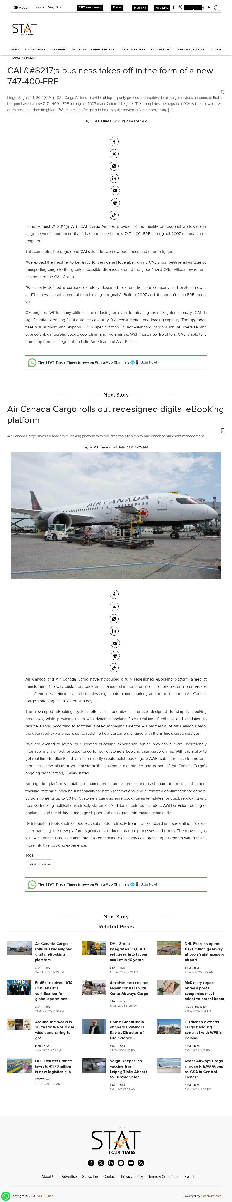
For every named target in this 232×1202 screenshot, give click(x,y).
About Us (48, 1176)
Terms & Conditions (163, 1176)
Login (193, 7)
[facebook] (173, 7)
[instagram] (121, 1163)
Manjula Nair (43, 1046)
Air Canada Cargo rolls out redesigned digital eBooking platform (115, 414)
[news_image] (19, 948)
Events (117, 7)
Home (15, 49)
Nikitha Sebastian (196, 1007)
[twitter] (180, 7)
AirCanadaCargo (40, 864)
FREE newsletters (90, 7)
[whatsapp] (114, 166)
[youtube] (131, 1163)
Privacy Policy (132, 1176)
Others (29, 58)
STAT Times (42, 967)
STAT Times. (45, 1196)
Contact (109, 1176)
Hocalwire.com (211, 1196)
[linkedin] (111, 1163)
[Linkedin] (114, 178)
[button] (116, 92)
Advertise (69, 1176)
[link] (114, 215)
